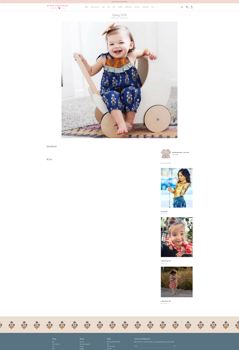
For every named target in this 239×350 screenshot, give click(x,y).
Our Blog (82, 348)
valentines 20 (166, 261)
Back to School (55, 344)
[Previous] (4, 2)
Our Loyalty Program (85, 344)
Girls (53, 346)
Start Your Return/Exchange (113, 341)
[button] (87, 7)
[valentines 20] (177, 237)
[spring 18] (177, 188)
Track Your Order (111, 346)
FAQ (108, 344)
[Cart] (192, 7)
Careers (81, 346)
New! (53, 341)
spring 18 (164, 211)
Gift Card (109, 348)
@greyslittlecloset (51, 146)
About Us (82, 341)
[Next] (235, 2)
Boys (53, 348)
